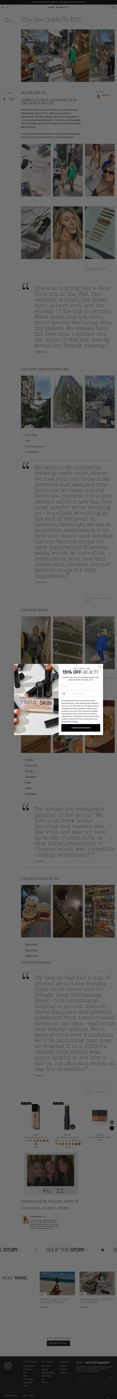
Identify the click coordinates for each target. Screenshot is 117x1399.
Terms (75, 721)
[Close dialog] (100, 667)
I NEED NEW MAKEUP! (80, 728)
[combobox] (66, 693)
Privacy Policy (66, 721)
